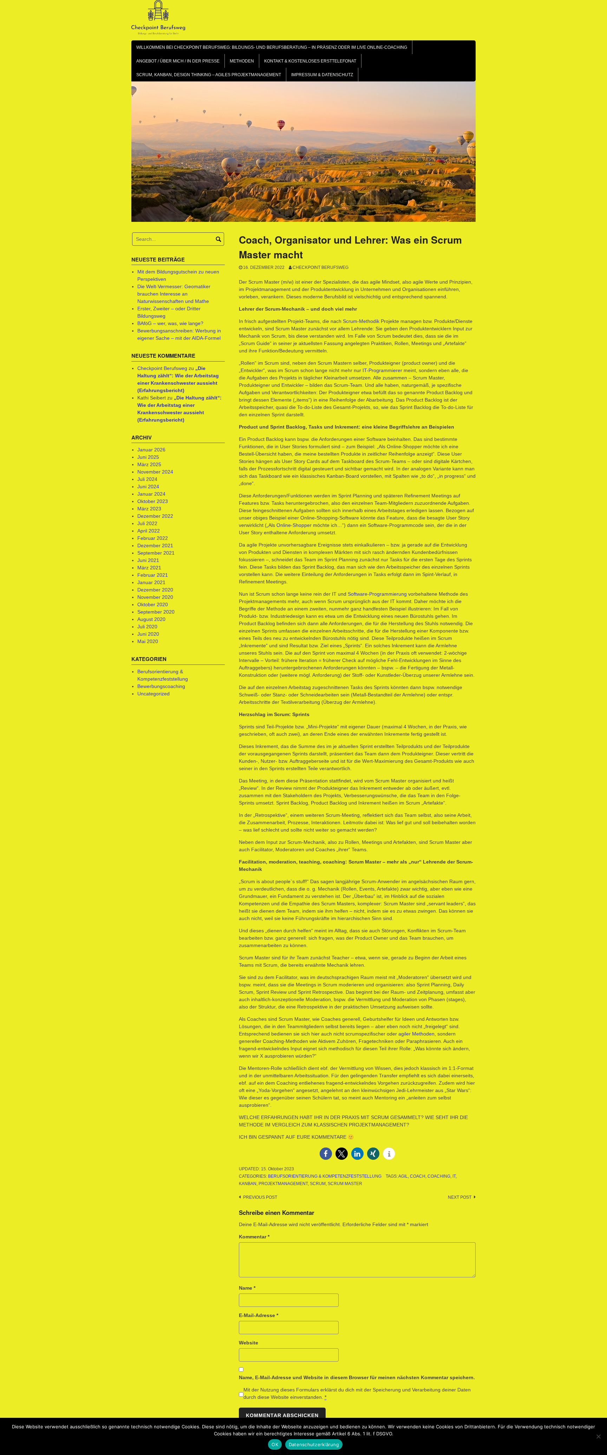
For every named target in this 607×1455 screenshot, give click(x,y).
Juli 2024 (147, 479)
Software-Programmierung (377, 594)
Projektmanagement (283, 1183)
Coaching (438, 1176)
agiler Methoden (416, 1034)
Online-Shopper (294, 525)
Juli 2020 (147, 626)
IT (454, 1176)
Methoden (242, 61)
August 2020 (151, 619)
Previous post (260, 1197)
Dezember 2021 (155, 545)
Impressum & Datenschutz (322, 74)
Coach (417, 1176)
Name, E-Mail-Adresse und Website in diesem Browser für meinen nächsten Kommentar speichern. (357, 1377)
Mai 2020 (147, 641)
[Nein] (598, 1436)
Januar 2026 (151, 449)
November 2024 (155, 472)
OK (275, 1444)
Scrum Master (345, 1183)
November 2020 (155, 597)
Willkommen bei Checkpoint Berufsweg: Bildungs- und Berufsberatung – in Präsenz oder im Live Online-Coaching (271, 47)
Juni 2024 (148, 486)
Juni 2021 (148, 560)
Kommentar (254, 1236)
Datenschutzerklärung (314, 1444)
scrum (318, 1183)
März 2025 (149, 464)
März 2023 (149, 508)
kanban (247, 1183)
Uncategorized (153, 693)
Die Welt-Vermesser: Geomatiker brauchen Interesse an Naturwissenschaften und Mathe (173, 294)
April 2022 (148, 531)
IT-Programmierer (382, 370)
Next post (459, 1197)
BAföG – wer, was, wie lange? (170, 323)
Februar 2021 (152, 575)
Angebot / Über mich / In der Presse (178, 61)
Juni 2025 (148, 457)
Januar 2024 (151, 494)
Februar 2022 (152, 538)
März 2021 (149, 567)
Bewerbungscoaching (161, 686)
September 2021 (156, 553)
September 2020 (156, 612)
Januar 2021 (151, 582)
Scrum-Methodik (361, 321)
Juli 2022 (147, 523)
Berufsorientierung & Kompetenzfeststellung (324, 1176)
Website (248, 1342)
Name (247, 1288)
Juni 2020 (148, 634)
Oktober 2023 (152, 501)
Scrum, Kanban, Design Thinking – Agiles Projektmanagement (208, 74)
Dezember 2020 (155, 590)
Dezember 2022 (155, 516)
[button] (326, 1154)
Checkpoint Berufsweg (320, 267)
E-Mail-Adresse (258, 1315)
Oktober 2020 (152, 604)
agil (403, 1176)
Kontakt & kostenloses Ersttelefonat (310, 61)
